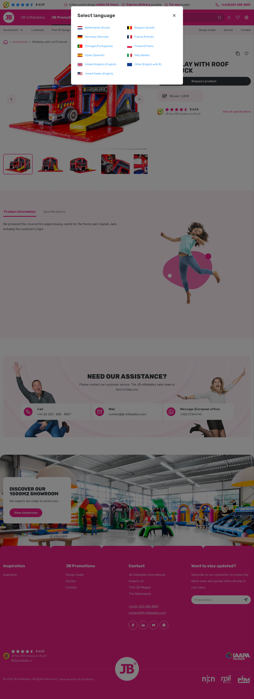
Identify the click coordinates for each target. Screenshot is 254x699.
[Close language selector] (174, 15)
